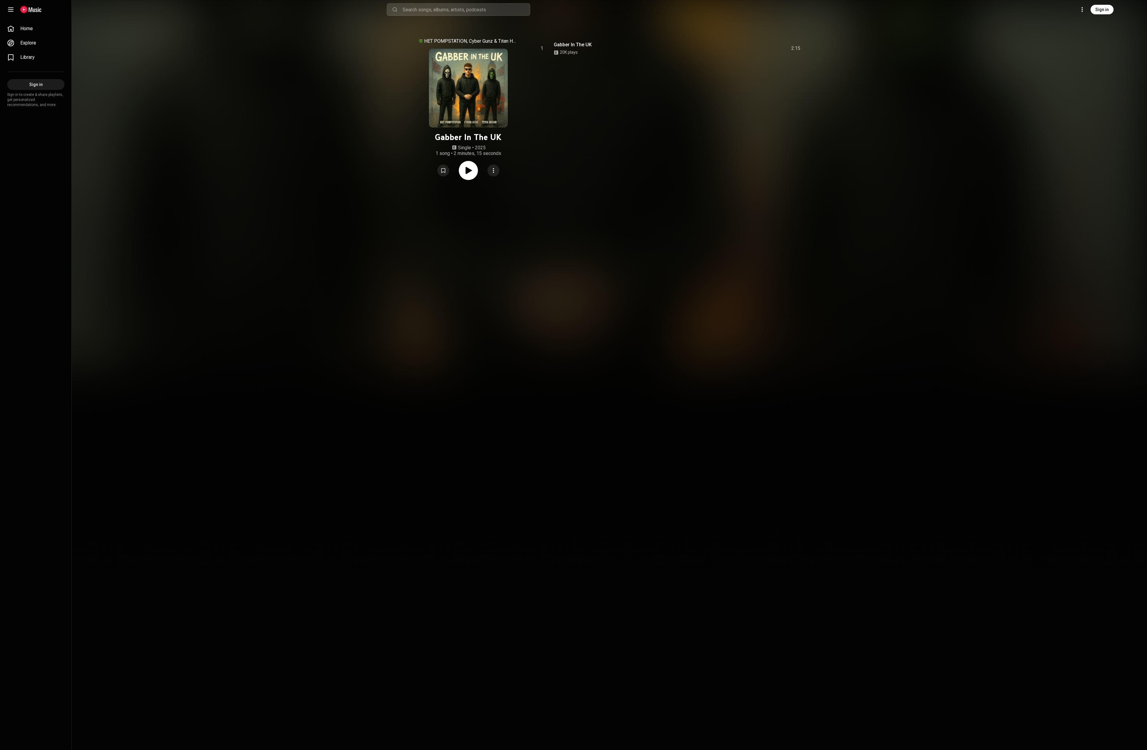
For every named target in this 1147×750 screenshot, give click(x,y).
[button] (443, 170)
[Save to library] (443, 170)
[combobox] (466, 10)
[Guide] (10, 9)
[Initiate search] (395, 9)
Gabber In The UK (573, 44)
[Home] (31, 9)
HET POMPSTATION (445, 41)
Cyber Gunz (481, 41)
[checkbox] (796, 48)
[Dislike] (762, 48)
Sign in (1102, 9)
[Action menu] (493, 170)
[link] (35, 28)
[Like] (750, 48)
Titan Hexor (507, 41)
